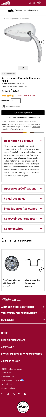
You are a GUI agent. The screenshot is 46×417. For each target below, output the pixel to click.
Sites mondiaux (8, 388)
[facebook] (2, 394)
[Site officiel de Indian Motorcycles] (5, 3)
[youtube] (19, 394)
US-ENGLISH (7, 319)
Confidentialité (7, 377)
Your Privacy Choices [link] (10, 380)
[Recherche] (30, 3)
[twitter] (14, 394)
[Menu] (43, 3)
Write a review (29, 96)
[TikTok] (25, 394)
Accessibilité (6, 384)
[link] (23, 333)
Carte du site (6, 373)
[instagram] (8, 394)
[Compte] (34, 3)
